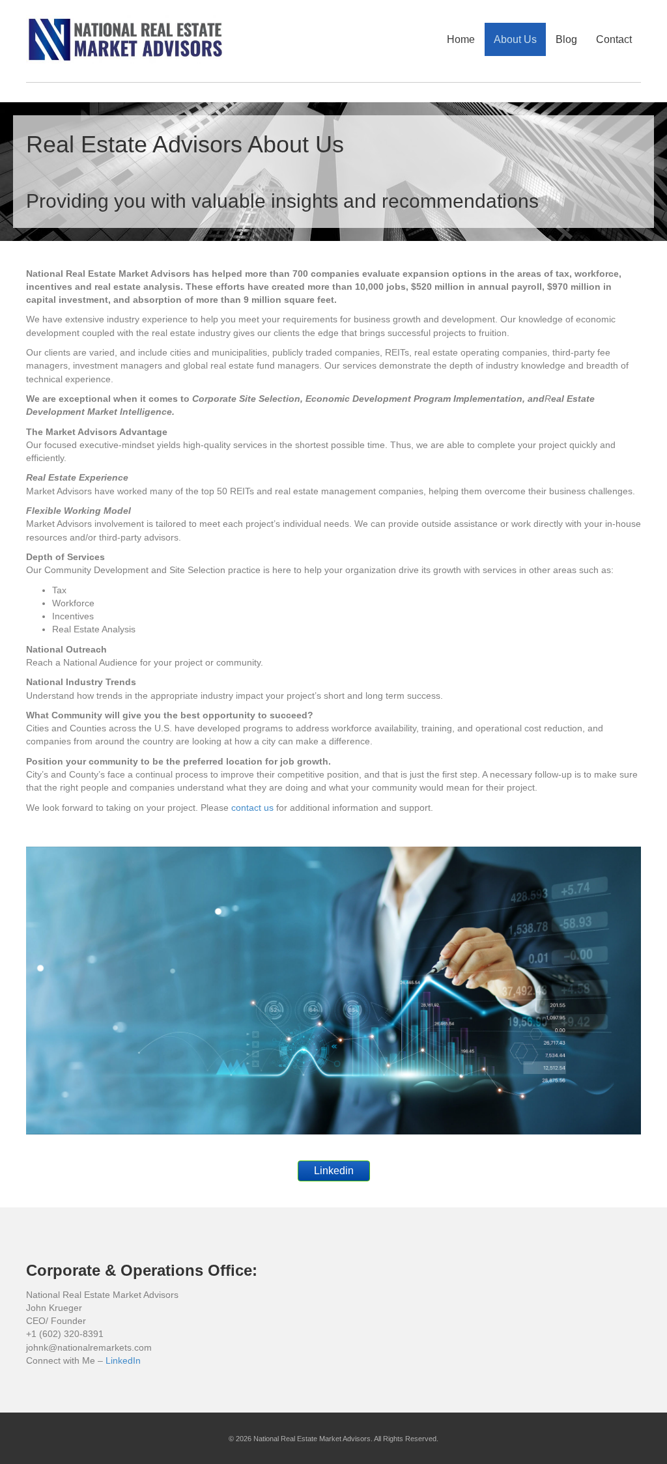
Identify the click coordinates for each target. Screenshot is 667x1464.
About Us (515, 39)
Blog (566, 39)
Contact (614, 39)
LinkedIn (123, 1360)
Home (461, 39)
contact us (252, 807)
